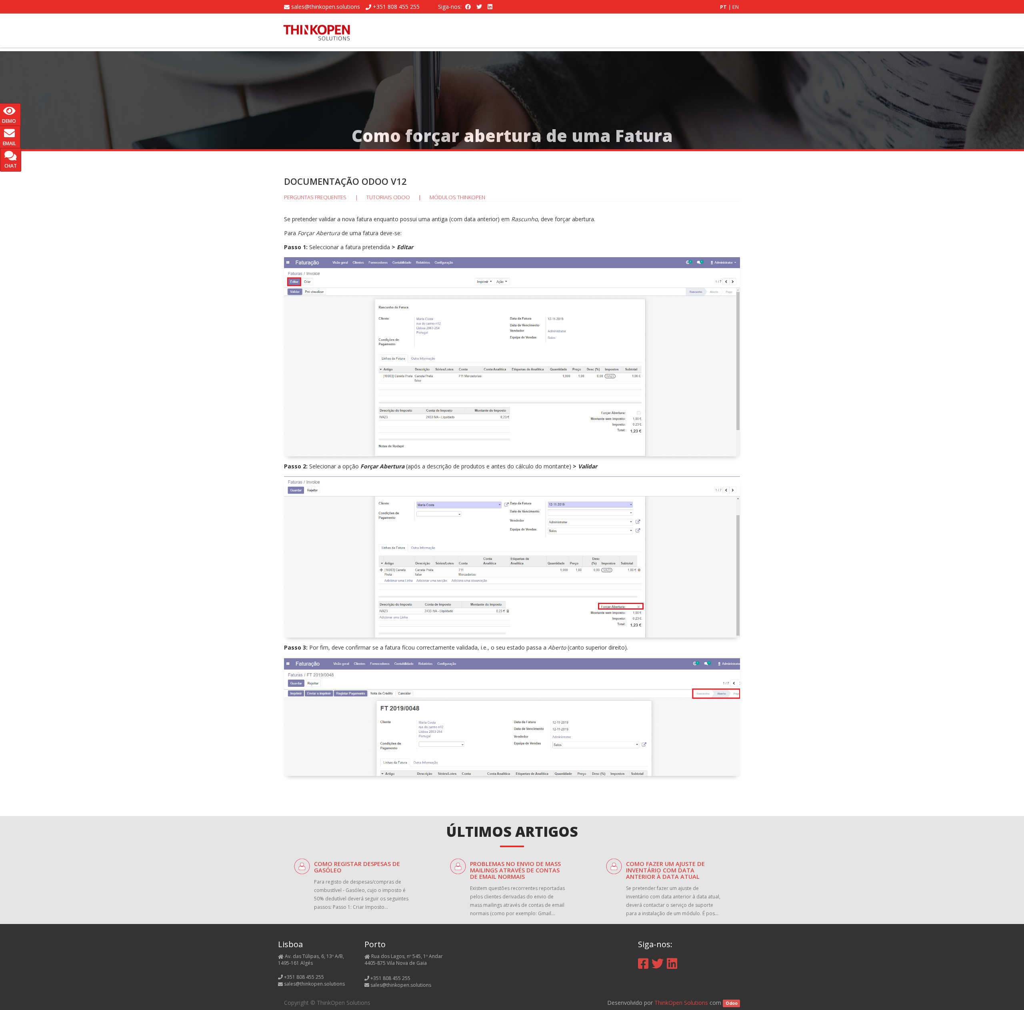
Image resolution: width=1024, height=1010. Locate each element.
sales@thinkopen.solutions (325, 6)
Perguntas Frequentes (315, 197)
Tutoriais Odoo (388, 197)
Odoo (732, 1003)
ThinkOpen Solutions (681, 1002)
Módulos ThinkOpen (457, 197)
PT (724, 6)
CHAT (10, 165)
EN (735, 6)
